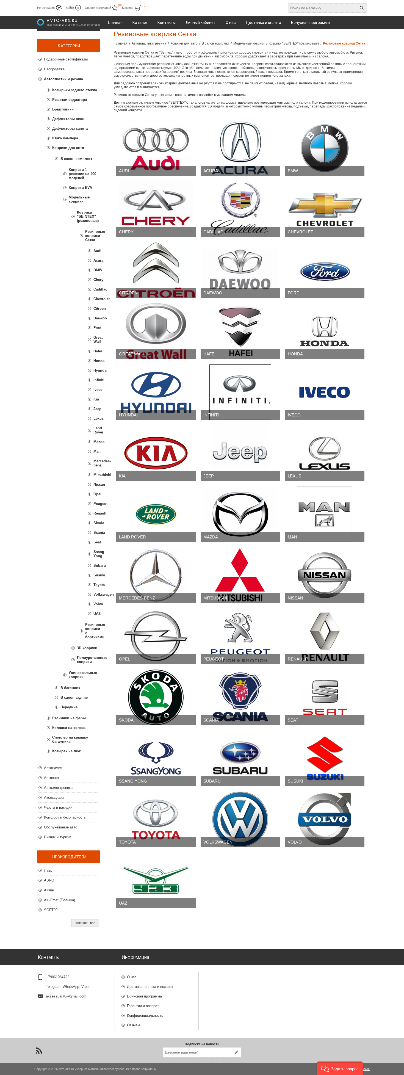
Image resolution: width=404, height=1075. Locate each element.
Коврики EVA (80, 188)
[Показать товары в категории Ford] (324, 270)
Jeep (208, 476)
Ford (294, 293)
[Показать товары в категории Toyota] (156, 819)
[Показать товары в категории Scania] (240, 697)
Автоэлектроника (58, 788)
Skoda (126, 720)
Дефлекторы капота (70, 128)
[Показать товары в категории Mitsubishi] (240, 575)
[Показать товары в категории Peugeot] (240, 636)
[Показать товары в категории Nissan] (324, 575)
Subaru (212, 781)
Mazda (210, 537)
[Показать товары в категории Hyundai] (156, 392)
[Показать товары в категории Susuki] (324, 758)
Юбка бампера (65, 138)
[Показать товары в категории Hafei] (240, 331)
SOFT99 (50, 910)
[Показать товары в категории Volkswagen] (240, 819)
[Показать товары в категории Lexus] (324, 453)
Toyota (127, 842)
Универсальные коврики (83, 675)
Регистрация (46, 7)
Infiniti (211, 415)
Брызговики (63, 109)
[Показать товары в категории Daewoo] (240, 270)
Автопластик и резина (63, 79)
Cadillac (213, 232)
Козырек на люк (66, 751)
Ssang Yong (133, 781)
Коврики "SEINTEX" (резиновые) (88, 216)
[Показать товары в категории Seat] (324, 697)
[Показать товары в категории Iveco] (324, 392)
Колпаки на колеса (68, 728)
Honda (295, 354)
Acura (210, 170)
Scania (211, 720)
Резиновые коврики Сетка (92, 236)
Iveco (294, 415)
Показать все (85, 923)
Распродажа (54, 69)
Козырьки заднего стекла (74, 90)
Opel (124, 659)
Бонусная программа (144, 996)
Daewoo (212, 293)
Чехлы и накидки (58, 807)
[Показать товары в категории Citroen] (156, 270)
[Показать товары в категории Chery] (156, 209)
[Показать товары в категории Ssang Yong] (156, 758)
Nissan (295, 598)
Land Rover (132, 537)
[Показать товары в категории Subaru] (240, 758)
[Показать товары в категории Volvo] (324, 819)
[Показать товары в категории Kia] (156, 453)
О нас (132, 977)
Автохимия (53, 768)
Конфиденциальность (145, 1015)
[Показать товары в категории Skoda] (156, 697)
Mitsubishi (215, 598)
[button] (340, 1068)
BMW (293, 170)
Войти (70, 7)
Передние (69, 707)
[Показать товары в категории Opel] (156, 636)
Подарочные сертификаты (66, 59)
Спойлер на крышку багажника (70, 739)
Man (292, 537)
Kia (122, 476)
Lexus (294, 476)
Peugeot (213, 659)
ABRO (49, 880)
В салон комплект (76, 159)
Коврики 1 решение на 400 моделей (82, 174)
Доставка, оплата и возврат (150, 987)
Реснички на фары (69, 718)
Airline (49, 890)
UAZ (123, 903)
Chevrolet (300, 232)
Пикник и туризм (57, 837)
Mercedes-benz (137, 598)
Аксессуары (54, 797)
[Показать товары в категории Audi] (156, 148)
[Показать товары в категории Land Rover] (156, 514)
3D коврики (87, 648)
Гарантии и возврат (143, 1006)
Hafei (209, 354)
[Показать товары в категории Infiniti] (240, 392)
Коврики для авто (68, 148)
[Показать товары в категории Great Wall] (156, 331)
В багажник (70, 688)
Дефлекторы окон (68, 119)
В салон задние (74, 697)
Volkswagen (218, 842)
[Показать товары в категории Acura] (240, 148)
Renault (297, 659)
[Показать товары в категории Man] (324, 514)
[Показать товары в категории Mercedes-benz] (156, 575)
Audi (124, 170)
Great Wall (132, 354)
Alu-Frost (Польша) (59, 900)
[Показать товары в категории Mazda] (240, 514)
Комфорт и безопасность (65, 817)
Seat (293, 720)
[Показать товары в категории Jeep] (240, 453)
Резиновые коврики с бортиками (92, 631)
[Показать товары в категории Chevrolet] (324, 209)
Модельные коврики (79, 199)
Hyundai (128, 415)
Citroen (128, 293)
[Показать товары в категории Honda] (324, 331)
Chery (126, 232)
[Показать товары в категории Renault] (324, 636)
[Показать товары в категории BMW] (324, 148)
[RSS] (38, 1050)
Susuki (295, 781)
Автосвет (51, 778)
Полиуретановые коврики (88, 660)
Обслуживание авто (60, 827)
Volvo (295, 842)
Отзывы (133, 1025)
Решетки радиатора (69, 100)
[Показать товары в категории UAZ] (156, 880)
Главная (121, 43)
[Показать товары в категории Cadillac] (240, 209)
